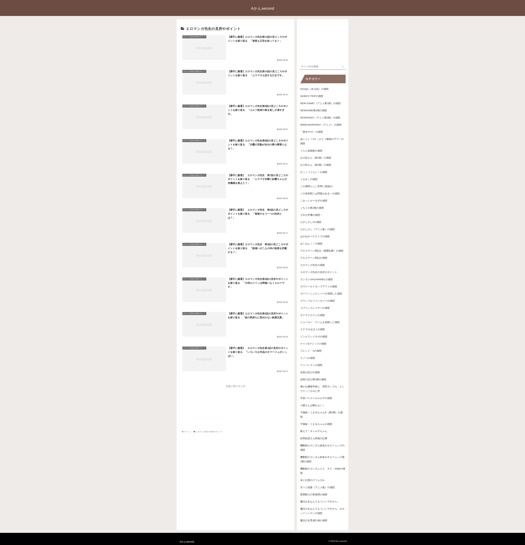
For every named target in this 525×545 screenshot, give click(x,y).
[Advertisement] (235, 407)
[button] (342, 66)
